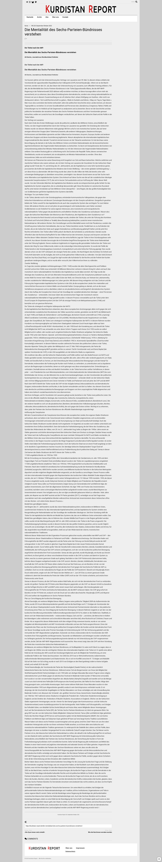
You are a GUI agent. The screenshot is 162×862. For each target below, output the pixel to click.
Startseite (30, 17)
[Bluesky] (33, 2)
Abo (46, 17)
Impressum (80, 848)
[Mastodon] (36, 2)
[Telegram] (27, 2)
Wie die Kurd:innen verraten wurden (100, 832)
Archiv (39, 17)
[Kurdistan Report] (81, 11)
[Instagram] (30, 2)
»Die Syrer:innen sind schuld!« (35, 832)
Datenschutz (70, 851)
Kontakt (65, 17)
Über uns (55, 17)
